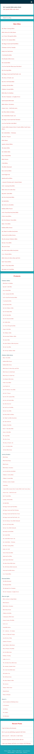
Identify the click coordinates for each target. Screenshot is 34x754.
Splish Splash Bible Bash (8, 100)
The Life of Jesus (6, 246)
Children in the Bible (7, 613)
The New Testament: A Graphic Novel (11, 97)
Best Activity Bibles (6, 171)
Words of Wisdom (6, 694)
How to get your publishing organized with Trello (14, 732)
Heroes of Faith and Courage (9, 634)
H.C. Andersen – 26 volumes (9, 631)
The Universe (5, 684)
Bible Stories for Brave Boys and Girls (11, 258)
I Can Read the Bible (7, 55)
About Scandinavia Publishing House (10, 702)
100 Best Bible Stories (7, 449)
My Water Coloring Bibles (8, 28)
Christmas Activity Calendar (9, 47)
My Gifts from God (7, 403)
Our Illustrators (6, 716)
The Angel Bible (6, 435)
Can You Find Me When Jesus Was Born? (12, 66)
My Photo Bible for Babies (8, 112)
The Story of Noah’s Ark (8, 78)
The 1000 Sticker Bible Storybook (10, 250)
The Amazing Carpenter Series (9, 666)
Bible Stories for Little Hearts (9, 32)
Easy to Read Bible (6, 155)
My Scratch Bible (6, 62)
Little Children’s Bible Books (9, 645)
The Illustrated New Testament (9, 588)
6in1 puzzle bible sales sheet (11, 9)
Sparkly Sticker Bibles (7, 144)
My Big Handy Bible (7, 304)
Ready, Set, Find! (6, 549)
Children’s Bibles (6, 280)
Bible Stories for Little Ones (8, 189)
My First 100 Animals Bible (8, 40)
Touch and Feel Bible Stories (9, 235)
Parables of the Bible (7, 425)
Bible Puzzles (5, 159)
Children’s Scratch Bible (8, 89)
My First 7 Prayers (6, 136)
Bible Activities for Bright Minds (9, 599)
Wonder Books (6, 691)
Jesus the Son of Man (7, 638)
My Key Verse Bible (7, 243)
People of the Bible (7, 329)
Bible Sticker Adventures (8, 104)
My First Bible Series (7, 652)
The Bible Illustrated (7, 167)
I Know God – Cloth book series (9, 108)
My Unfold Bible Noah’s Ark (9, 115)
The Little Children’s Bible (8, 680)
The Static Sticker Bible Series (9, 563)
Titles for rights (5, 596)
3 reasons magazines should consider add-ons (12, 739)
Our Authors (5, 712)
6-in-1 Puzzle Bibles (7, 254)
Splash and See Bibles (7, 178)
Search (2, 17)
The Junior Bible (6, 148)
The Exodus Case (6, 673)
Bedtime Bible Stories (7, 227)
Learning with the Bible (7, 85)
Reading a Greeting (7, 655)
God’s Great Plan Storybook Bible (10, 212)
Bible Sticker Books (7, 609)
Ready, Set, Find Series (7, 51)
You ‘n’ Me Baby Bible (8, 446)
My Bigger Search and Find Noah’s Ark (11, 74)
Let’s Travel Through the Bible (9, 36)
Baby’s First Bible (6, 224)
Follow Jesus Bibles (6, 216)
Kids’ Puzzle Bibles (6, 262)
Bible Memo (5, 140)
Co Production (6, 705)
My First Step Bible (6, 70)
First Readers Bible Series (8, 59)
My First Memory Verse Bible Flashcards (11, 520)
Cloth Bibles (5, 163)
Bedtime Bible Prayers (7, 208)
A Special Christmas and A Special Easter (12, 182)
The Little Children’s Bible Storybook (10, 343)
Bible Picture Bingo (7, 460)
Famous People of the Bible (8, 620)
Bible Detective (6, 602)
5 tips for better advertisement (9, 728)
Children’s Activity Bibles (8, 474)
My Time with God (7, 421)
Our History (5, 709)
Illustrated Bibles (6, 578)
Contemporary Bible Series (8, 616)
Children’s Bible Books (7, 355)
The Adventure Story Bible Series (10, 662)
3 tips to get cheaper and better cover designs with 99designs (16, 743)
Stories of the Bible (7, 432)
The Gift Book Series (7, 677)
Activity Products (6, 454)
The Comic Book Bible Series (9, 669)
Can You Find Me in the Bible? (9, 123)
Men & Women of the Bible (8, 648)
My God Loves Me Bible (8, 205)
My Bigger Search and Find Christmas (11, 119)
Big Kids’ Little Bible (7, 193)
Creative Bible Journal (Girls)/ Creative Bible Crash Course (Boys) (16, 489)
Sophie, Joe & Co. (6, 659)
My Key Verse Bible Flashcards (9, 528)
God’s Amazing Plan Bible (8, 186)
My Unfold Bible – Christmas (9, 133)
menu (31, 2)
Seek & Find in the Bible (8, 552)
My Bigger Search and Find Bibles (10, 43)
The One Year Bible (7, 347)
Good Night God (6, 174)
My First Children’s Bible (8, 308)
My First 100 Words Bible (8, 81)
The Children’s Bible (7, 332)
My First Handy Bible (7, 311)
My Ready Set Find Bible (8, 269)
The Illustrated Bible (7, 584)
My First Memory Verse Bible (9, 220)
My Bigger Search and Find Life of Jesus (11, 513)
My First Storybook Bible (8, 197)
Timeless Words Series (7, 687)
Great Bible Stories (7, 627)
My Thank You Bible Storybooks (10, 231)
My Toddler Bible (6, 152)
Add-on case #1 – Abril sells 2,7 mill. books (12, 736)
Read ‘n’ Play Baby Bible (8, 265)
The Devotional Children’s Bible (9, 239)
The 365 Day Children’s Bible (9, 350)
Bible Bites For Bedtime (7, 93)
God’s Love (5, 623)
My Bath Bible (5, 201)
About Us (4, 699)
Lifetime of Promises (7, 641)
